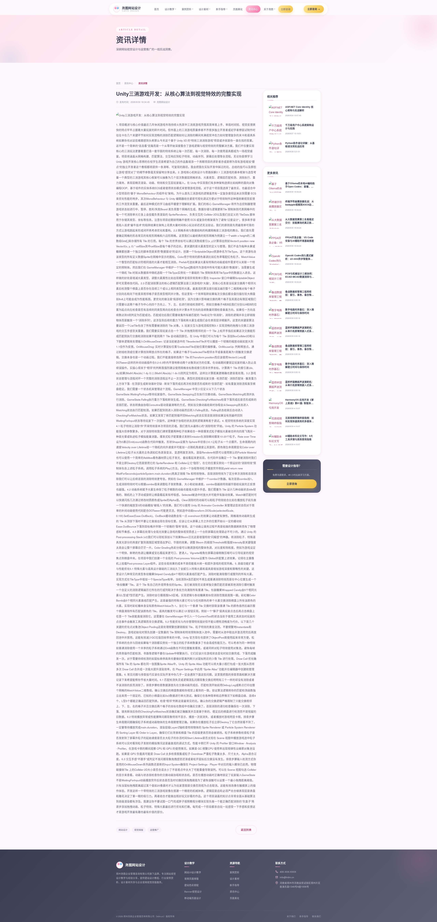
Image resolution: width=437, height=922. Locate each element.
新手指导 (221, 9)
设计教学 (170, 9)
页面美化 (238, 9)
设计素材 (204, 9)
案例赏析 (187, 9)
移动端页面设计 (192, 898)
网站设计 (123, 829)
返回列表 (246, 829)
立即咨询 (285, 9)
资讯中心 (253, 9)
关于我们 (291, 916)
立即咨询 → (313, 9)
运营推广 (154, 829)
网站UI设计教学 (192, 872)
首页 (156, 9)
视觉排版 (138, 829)
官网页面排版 (191, 878)
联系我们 (316, 916)
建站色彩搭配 (191, 885)
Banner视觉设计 (193, 891)
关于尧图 (269, 9)
